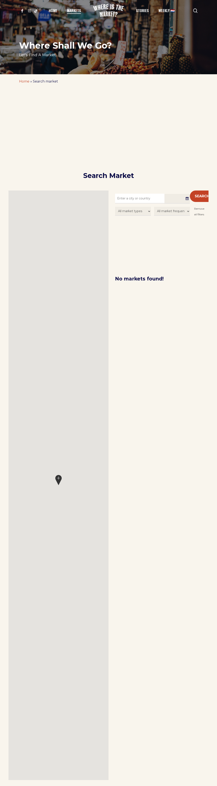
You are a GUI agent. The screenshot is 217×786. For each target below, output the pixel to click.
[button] (58, 480)
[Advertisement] (108, 139)
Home (24, 81)
